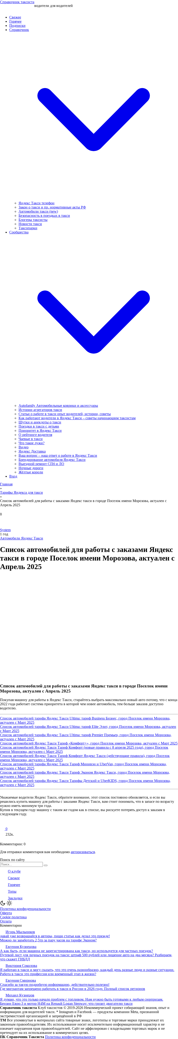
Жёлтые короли (31, 472)
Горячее (15, 21)
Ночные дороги (31, 468)
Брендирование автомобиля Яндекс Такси (52, 460)
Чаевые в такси (31, 439)
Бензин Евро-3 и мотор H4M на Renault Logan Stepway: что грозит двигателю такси (66, 1003)
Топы (12, 891)
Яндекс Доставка (32, 451)
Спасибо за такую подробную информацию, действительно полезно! (54, 985)
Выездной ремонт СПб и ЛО (41, 464)
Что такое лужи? (31, 443)
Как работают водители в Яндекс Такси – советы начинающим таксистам (77, 418)
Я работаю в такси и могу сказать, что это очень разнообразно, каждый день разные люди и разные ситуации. (87, 970)
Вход (13, 476)
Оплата (6, 921)
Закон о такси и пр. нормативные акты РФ (52, 207)
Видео (24, 447)
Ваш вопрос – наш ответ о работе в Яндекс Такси (58, 455)
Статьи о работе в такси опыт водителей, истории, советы (65, 414)
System (5, 530)
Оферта (6, 913)
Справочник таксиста (17, 2)
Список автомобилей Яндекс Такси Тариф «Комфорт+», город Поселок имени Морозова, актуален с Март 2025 (89, 743)
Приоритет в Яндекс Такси (40, 430)
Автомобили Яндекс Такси (21, 538)
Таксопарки (28, 228)
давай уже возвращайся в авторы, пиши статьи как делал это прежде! (55, 936)
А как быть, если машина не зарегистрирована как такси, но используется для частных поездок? (76, 951)
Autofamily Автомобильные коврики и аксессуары (58, 406)
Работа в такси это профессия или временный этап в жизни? (48, 974)
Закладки (15, 898)
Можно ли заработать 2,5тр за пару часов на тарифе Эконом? (48, 940)
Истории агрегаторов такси (40, 410)
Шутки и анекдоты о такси (40, 422)
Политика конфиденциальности (25, 909)
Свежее (15, 17)
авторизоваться (83, 852)
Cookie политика (13, 917)
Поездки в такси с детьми (39, 426)
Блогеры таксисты (33, 220)
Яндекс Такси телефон (36, 203)
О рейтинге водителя (35, 435)
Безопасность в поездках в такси (44, 216)
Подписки (17, 26)
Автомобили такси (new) (38, 211)
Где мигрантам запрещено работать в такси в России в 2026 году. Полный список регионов (72, 989)
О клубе (14, 871)
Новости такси (30, 224)
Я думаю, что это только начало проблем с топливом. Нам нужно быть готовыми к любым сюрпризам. (81, 999)
